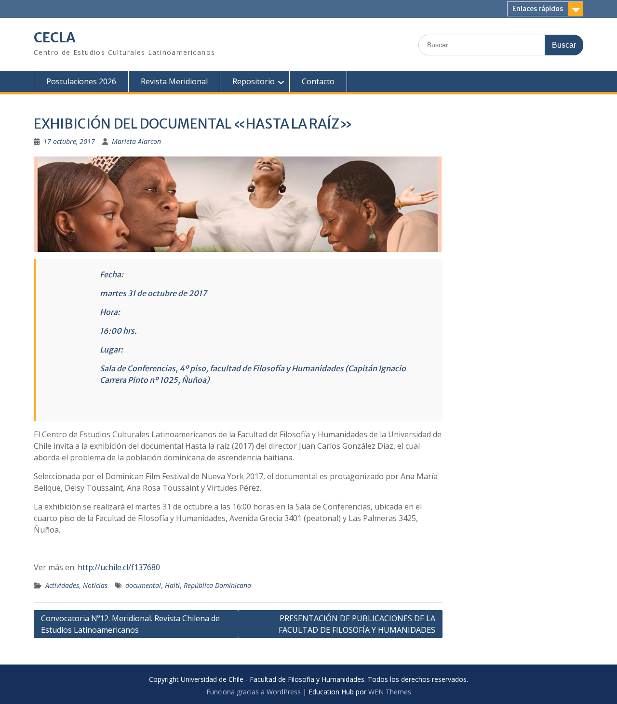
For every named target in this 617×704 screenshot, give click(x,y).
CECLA (55, 37)
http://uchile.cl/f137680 (119, 567)
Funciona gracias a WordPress (253, 691)
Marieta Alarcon (136, 141)
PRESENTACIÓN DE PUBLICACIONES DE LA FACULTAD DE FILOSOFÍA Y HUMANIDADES (357, 624)
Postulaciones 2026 (81, 81)
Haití (172, 585)
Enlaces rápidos (537, 8)
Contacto (318, 81)
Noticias (95, 585)
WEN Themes (389, 691)
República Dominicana (217, 585)
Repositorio (253, 81)
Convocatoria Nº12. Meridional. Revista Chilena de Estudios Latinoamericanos (130, 624)
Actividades (62, 585)
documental (143, 585)
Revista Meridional (174, 81)
